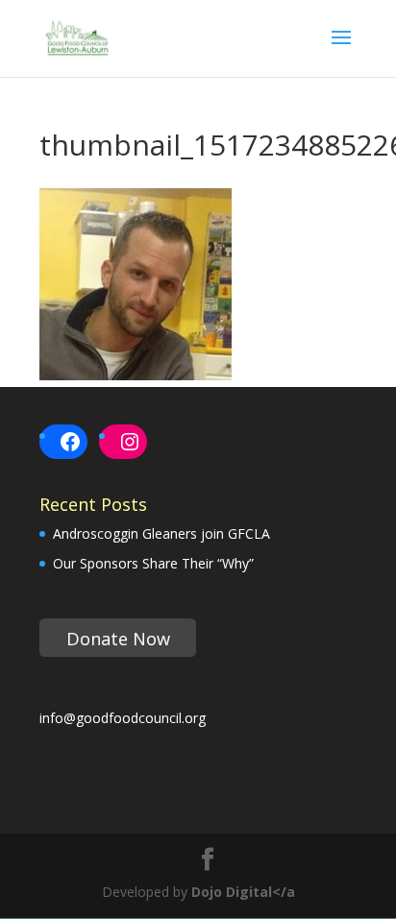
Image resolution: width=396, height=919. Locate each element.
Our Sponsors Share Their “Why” (153, 563)
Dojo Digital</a (243, 892)
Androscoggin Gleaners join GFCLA (161, 533)
